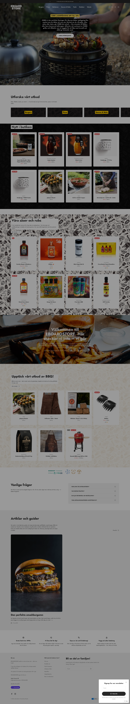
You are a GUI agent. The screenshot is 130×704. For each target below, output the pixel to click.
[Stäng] (126, 682)
